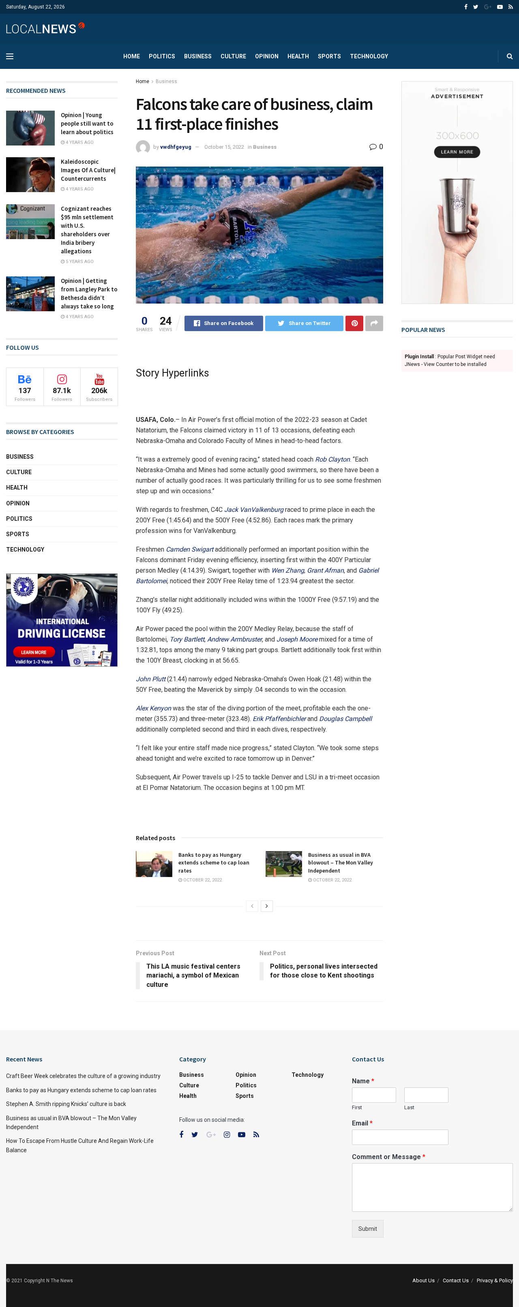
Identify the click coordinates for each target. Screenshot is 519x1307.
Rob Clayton (332, 459)
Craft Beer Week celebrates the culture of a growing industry (83, 1076)
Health (298, 56)
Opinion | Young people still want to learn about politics (87, 123)
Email (362, 1123)
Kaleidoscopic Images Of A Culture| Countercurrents (88, 170)
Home (131, 56)
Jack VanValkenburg (253, 509)
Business (198, 56)
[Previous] (252, 906)
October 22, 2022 (202, 880)
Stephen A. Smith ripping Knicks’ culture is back (66, 1104)
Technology (369, 56)
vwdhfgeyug (175, 147)
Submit (367, 1229)
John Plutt (150, 679)
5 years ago (79, 261)
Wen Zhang (287, 570)
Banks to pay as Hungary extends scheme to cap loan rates (213, 862)
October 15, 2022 (224, 147)
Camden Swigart (189, 549)
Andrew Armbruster (234, 639)
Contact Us (456, 1280)
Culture (233, 56)
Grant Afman (325, 570)
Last (409, 1107)
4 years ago (79, 142)
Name (363, 1081)
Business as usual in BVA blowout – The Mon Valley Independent (340, 862)
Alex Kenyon (153, 708)
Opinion (267, 56)
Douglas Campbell (345, 719)
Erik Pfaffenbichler (279, 719)
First (357, 1107)
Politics (162, 56)
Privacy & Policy (495, 1280)
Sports (329, 56)
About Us (423, 1280)
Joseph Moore (297, 639)
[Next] (267, 906)
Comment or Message (388, 1157)
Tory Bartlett (186, 639)
